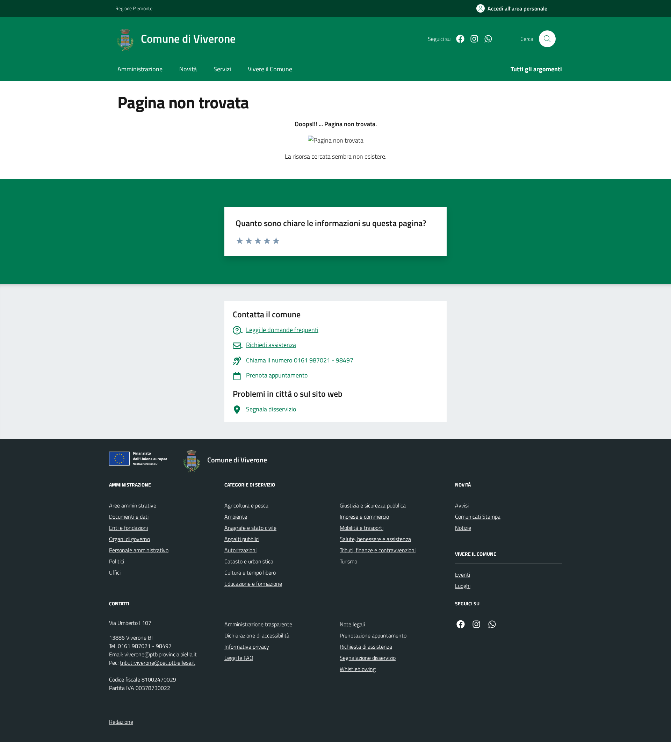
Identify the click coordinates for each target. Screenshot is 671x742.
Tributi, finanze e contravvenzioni (378, 550)
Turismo (348, 561)
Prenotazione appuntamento (373, 635)
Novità (188, 69)
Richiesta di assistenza (366, 646)
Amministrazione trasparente (258, 624)
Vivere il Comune (270, 69)
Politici (116, 561)
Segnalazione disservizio (368, 658)
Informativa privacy (246, 646)
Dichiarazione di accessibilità (256, 635)
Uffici (115, 572)
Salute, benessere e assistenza (375, 539)
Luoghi (462, 586)
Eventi (462, 574)
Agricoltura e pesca (246, 505)
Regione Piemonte (133, 8)
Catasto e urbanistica (248, 561)
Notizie (463, 528)
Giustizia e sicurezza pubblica (373, 505)
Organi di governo (129, 539)
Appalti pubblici (241, 539)
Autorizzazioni (240, 550)
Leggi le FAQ (238, 658)
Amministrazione (140, 69)
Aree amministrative (132, 505)
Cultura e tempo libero (250, 572)
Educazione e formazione (253, 583)
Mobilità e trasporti (361, 528)
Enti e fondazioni (128, 528)
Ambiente (235, 516)
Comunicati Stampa (477, 516)
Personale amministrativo (138, 550)
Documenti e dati (129, 516)
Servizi (222, 69)
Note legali (352, 624)
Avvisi (462, 505)
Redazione (121, 722)
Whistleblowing (358, 669)
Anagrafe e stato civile (250, 528)
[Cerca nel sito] (547, 38)
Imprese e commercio (364, 516)
